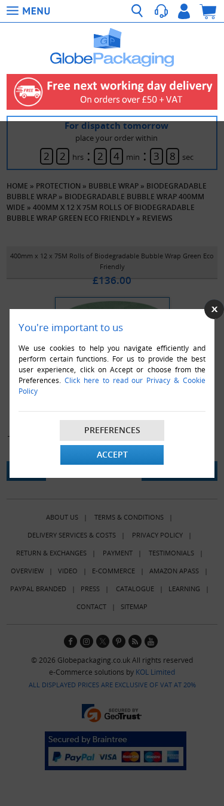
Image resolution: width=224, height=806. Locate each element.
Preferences (112, 430)
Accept (112, 454)
